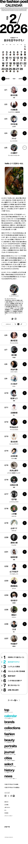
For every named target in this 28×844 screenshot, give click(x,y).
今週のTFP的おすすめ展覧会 (11, 787)
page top (7, 827)
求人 (5, 810)
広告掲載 (6, 804)
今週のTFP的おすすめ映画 (11, 784)
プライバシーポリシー (8, 815)
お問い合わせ (7, 807)
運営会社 (6, 802)
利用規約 (6, 813)
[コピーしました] (21, 324)
